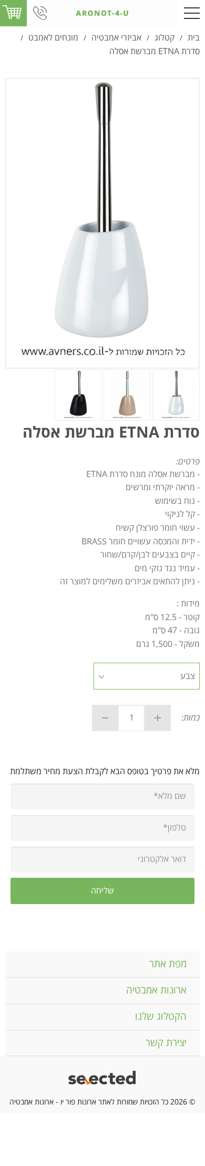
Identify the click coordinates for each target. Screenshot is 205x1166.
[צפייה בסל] (12, 12)
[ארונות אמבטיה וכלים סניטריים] (102, 13)
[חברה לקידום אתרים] (103, 1078)
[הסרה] (105, 718)
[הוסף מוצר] (158, 718)
